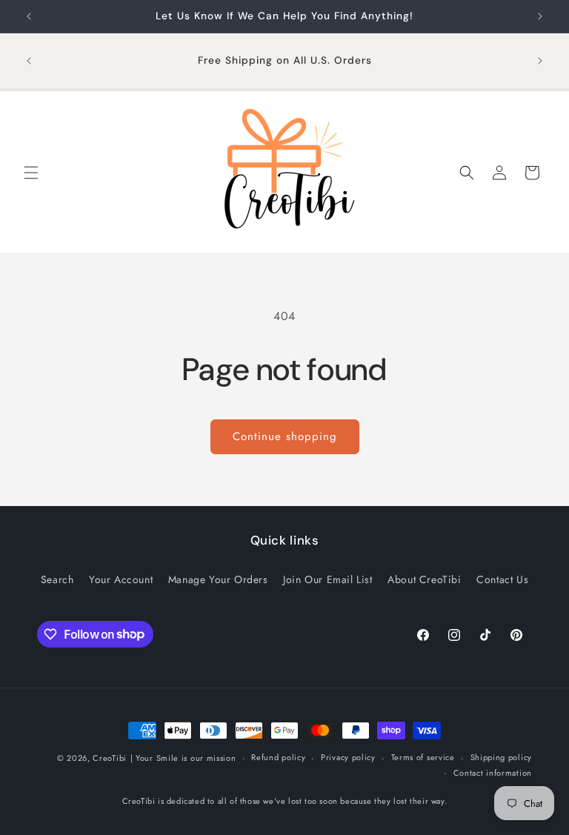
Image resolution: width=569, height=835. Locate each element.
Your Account (121, 579)
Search (57, 579)
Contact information (492, 773)
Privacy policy (348, 757)
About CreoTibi (424, 579)
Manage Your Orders (218, 579)
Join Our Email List (327, 579)
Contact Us (502, 579)
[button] (31, 172)
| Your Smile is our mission (183, 758)
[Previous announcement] (29, 16)
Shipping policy (501, 757)
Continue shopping (285, 436)
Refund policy (278, 757)
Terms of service (423, 757)
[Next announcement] (540, 16)
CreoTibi (110, 758)
